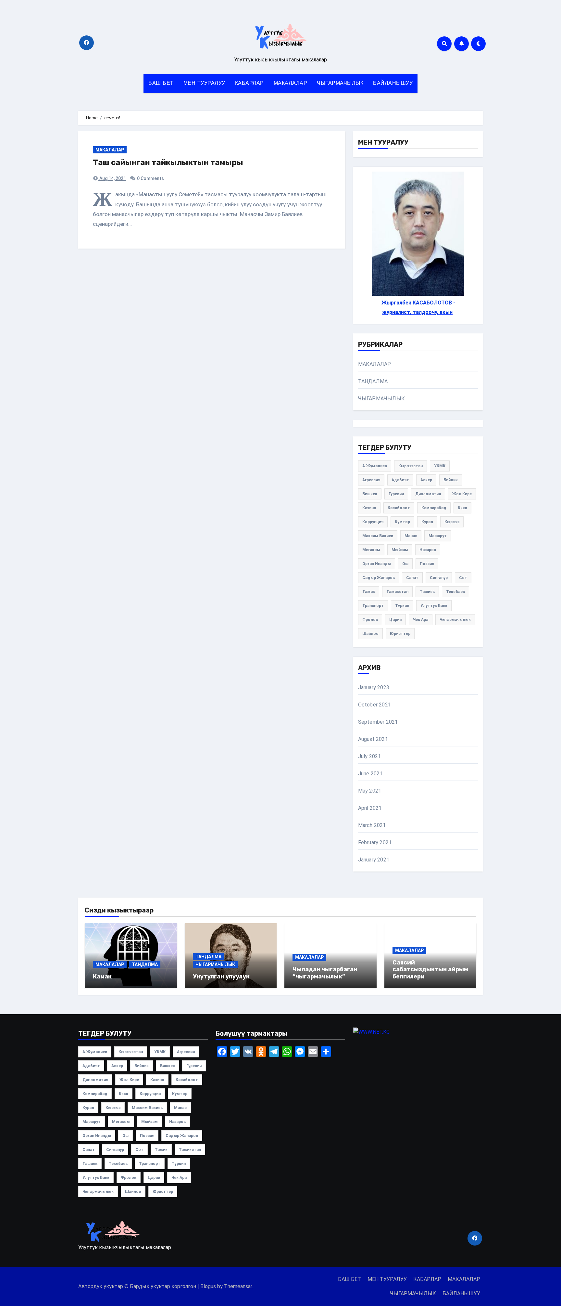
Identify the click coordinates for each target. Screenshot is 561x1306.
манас (411, 536)
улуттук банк (433, 605)
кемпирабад (433, 508)
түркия (402, 605)
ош (405, 564)
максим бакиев (377, 536)
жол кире (462, 494)
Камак (102, 976)
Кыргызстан (410, 466)
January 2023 (373, 687)
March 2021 (372, 825)
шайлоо (370, 633)
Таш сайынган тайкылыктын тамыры (168, 162)
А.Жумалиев (374, 466)
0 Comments (150, 178)
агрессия (371, 480)
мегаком (371, 550)
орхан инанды (376, 564)
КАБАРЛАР (249, 83)
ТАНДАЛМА (373, 381)
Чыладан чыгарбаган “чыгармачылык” (325, 973)
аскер (426, 480)
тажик (368, 591)
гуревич (396, 494)
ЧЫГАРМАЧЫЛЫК (340, 83)
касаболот (399, 508)
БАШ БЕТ (161, 83)
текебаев (455, 591)
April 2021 (370, 808)
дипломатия (428, 494)
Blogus (208, 1286)
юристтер (400, 633)
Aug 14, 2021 (112, 178)
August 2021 (373, 739)
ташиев (427, 591)
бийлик (450, 480)
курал (427, 522)
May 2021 (369, 791)
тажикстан (397, 591)
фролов (370, 619)
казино (369, 508)
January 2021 (373, 860)
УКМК (439, 466)
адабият (400, 480)
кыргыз (451, 522)
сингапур (439, 577)
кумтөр (402, 522)
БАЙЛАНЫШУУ (393, 83)
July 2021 (369, 756)
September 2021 (378, 722)
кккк (462, 508)
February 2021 (375, 842)
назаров (427, 550)
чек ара (420, 619)
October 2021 (374, 705)
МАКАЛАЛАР (290, 83)
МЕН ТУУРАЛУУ (204, 83)
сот (463, 577)
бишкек (369, 494)
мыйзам (400, 550)
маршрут (438, 536)
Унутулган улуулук (221, 976)
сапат (412, 577)
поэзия (427, 564)
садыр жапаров (378, 577)
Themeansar (238, 1286)
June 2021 (370, 773)
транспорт (373, 605)
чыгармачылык (455, 619)
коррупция (372, 522)
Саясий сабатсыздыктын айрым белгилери (430, 969)
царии (395, 619)
